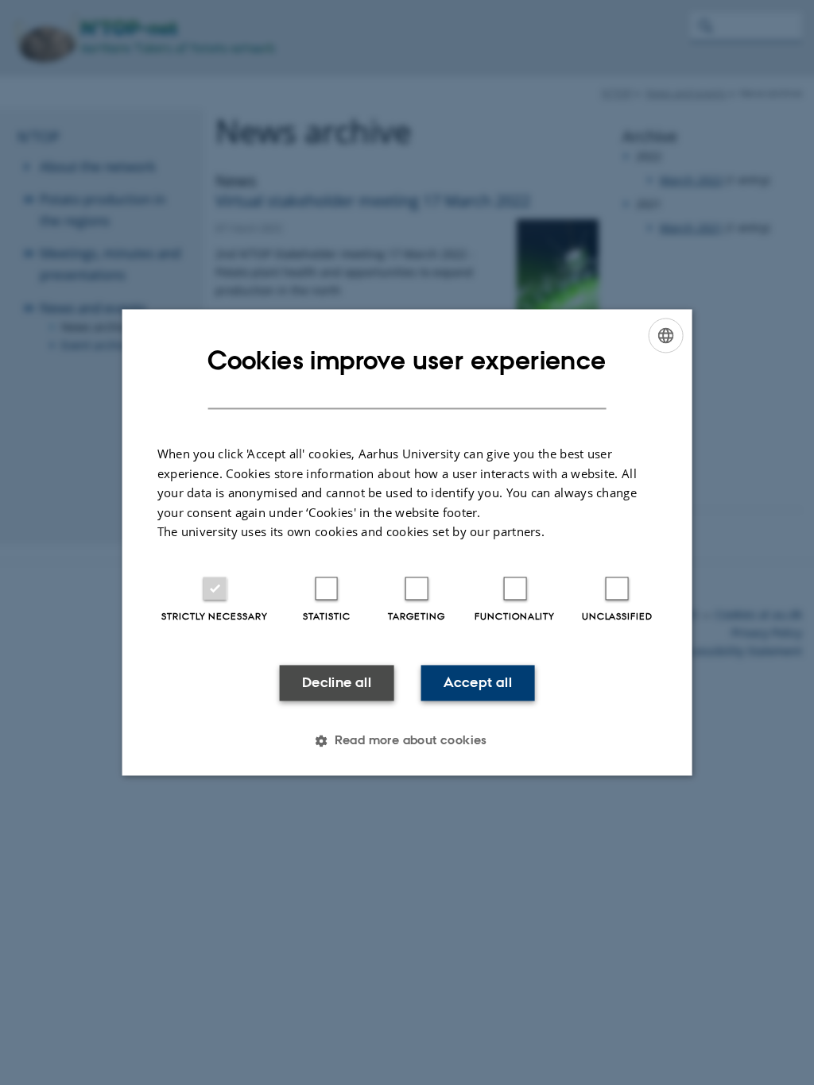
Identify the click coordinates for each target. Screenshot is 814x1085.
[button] (407, 741)
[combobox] (665, 335)
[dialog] (407, 542)
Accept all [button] (478, 682)
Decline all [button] (336, 682)
